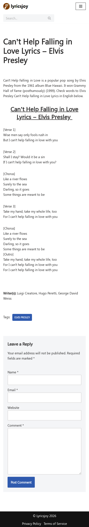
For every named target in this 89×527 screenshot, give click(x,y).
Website (13, 407)
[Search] (49, 18)
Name (13, 372)
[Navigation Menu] (81, 6)
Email (13, 390)
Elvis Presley (22, 317)
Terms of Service (55, 523)
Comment (16, 425)
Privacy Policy (31, 523)
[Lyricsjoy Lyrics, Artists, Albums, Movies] (16, 6)
